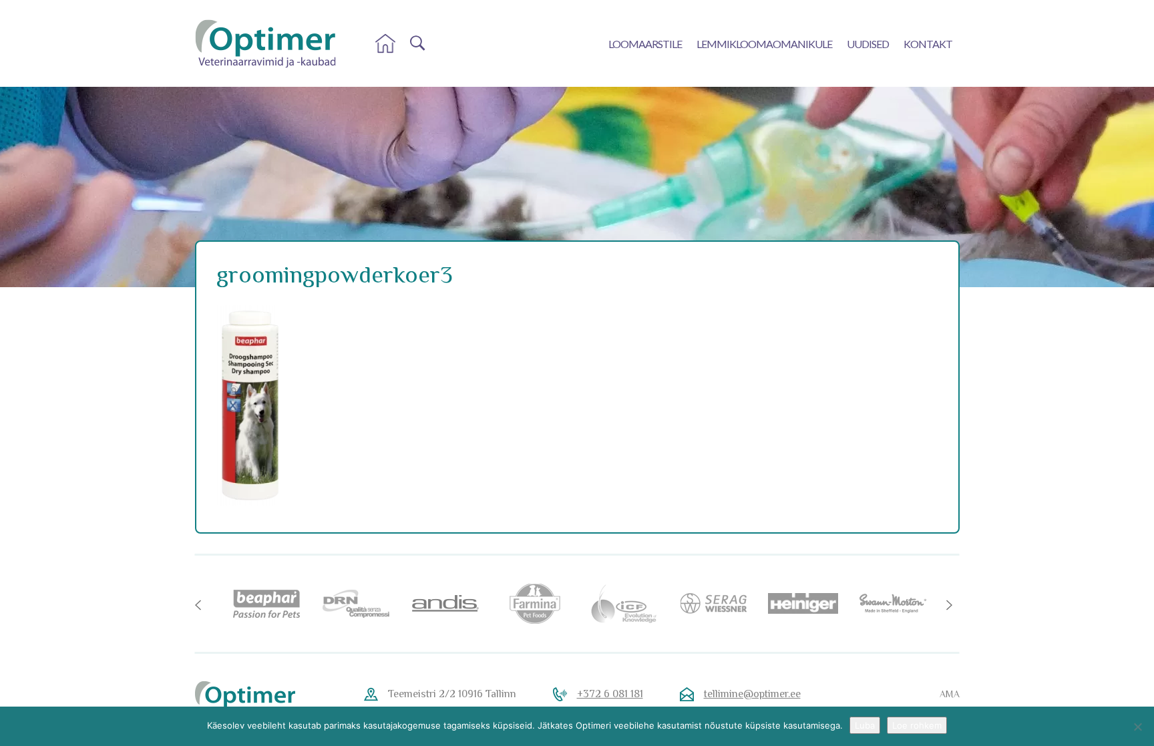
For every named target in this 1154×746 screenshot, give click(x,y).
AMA (950, 694)
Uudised (868, 43)
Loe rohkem (917, 725)
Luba (865, 725)
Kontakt (928, 43)
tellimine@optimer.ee (752, 694)
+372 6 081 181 (610, 694)
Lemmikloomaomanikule (764, 43)
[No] (1137, 726)
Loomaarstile (645, 43)
